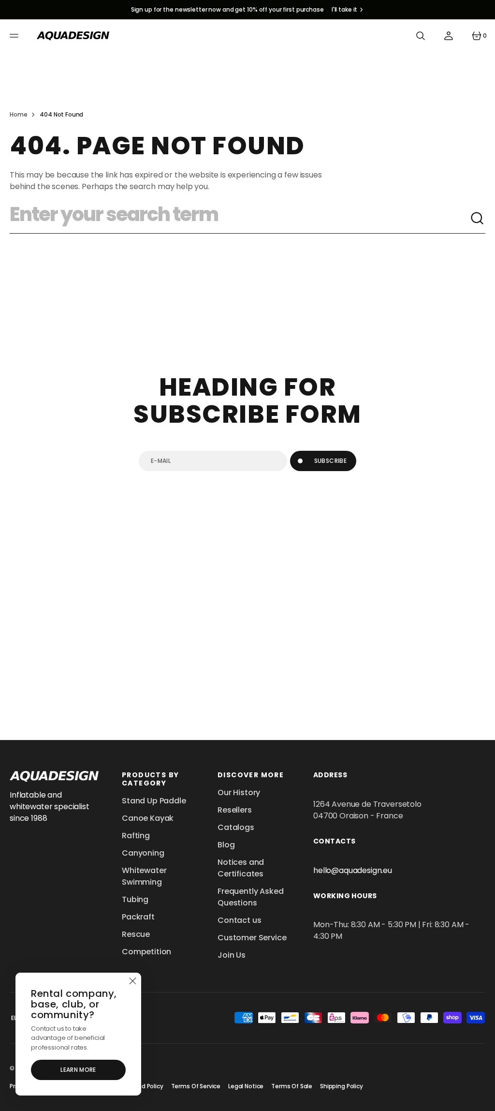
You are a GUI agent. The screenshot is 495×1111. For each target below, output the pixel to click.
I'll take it (345, 9)
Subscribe (330, 461)
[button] (15, 36)
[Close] (132, 981)
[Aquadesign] (73, 35)
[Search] (477, 218)
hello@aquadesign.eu (352, 870)
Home (18, 114)
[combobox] (240, 218)
